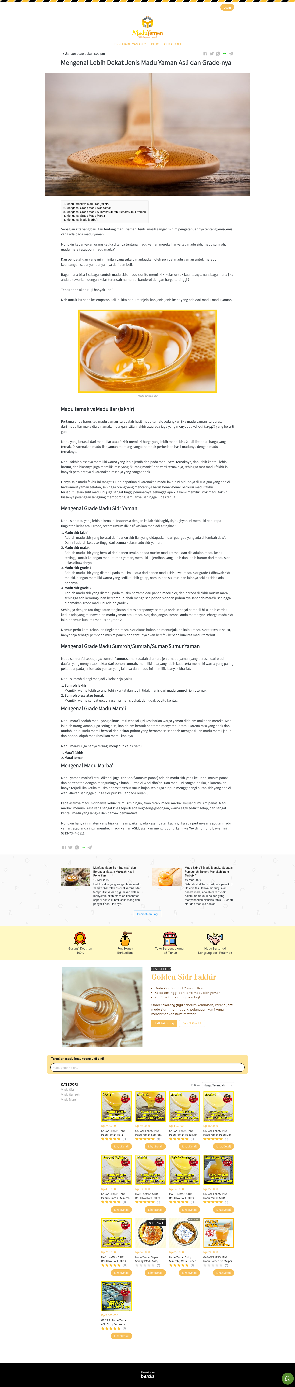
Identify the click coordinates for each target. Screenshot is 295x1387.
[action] (288, 1379)
